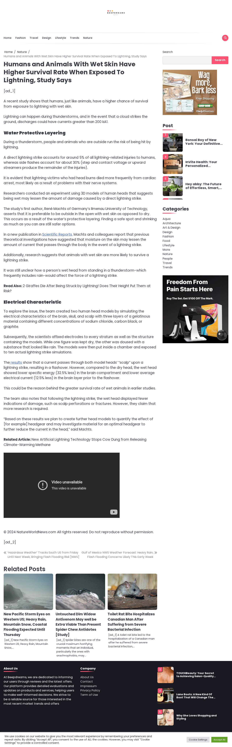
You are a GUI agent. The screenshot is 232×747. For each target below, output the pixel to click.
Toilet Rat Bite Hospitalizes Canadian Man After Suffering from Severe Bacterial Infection (131, 622)
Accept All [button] (219, 739)
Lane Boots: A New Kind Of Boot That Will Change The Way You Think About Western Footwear (194, 676)
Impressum (88, 686)
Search (168, 52)
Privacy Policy (90, 690)
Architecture (172, 223)
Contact (86, 681)
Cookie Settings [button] (198, 739)
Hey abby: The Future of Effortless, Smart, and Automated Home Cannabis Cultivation (203, 165)
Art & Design (171, 228)
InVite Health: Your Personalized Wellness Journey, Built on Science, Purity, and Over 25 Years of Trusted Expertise (201, 143)
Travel (34, 38)
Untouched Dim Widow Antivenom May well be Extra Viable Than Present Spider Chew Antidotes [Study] (78, 624)
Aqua (166, 219)
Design (46, 38)
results (16, 362)
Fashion (20, 38)
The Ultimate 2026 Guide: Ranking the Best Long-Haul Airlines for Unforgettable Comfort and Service (203, 187)
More (166, 250)
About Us (87, 677)
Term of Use (89, 695)
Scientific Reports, (57, 234)
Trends (74, 38)
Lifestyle (60, 38)
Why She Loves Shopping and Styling (196, 697)
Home (7, 38)
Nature (87, 38)
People (168, 258)
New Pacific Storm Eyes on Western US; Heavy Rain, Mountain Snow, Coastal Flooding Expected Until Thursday (27, 624)
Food (166, 241)
